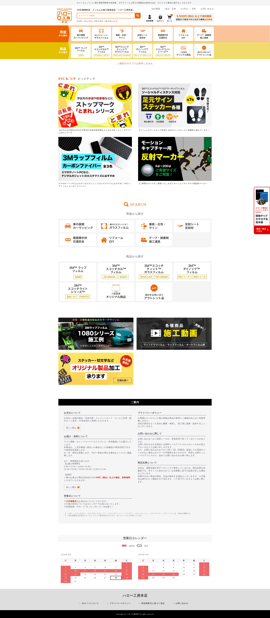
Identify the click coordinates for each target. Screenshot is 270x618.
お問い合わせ (182, 603)
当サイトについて (90, 603)
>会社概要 (155, 9)
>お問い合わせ (207, 9)
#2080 (79, 21)
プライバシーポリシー (120, 603)
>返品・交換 (170, 9)
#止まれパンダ (111, 21)
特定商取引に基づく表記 (153, 603)
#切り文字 (98, 21)
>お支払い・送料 (188, 9)
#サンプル (88, 21)
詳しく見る (71, 428)
